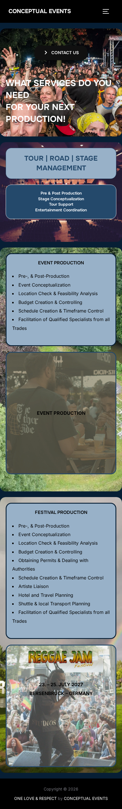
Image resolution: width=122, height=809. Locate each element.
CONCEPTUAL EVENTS (40, 11)
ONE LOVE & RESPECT (35, 798)
